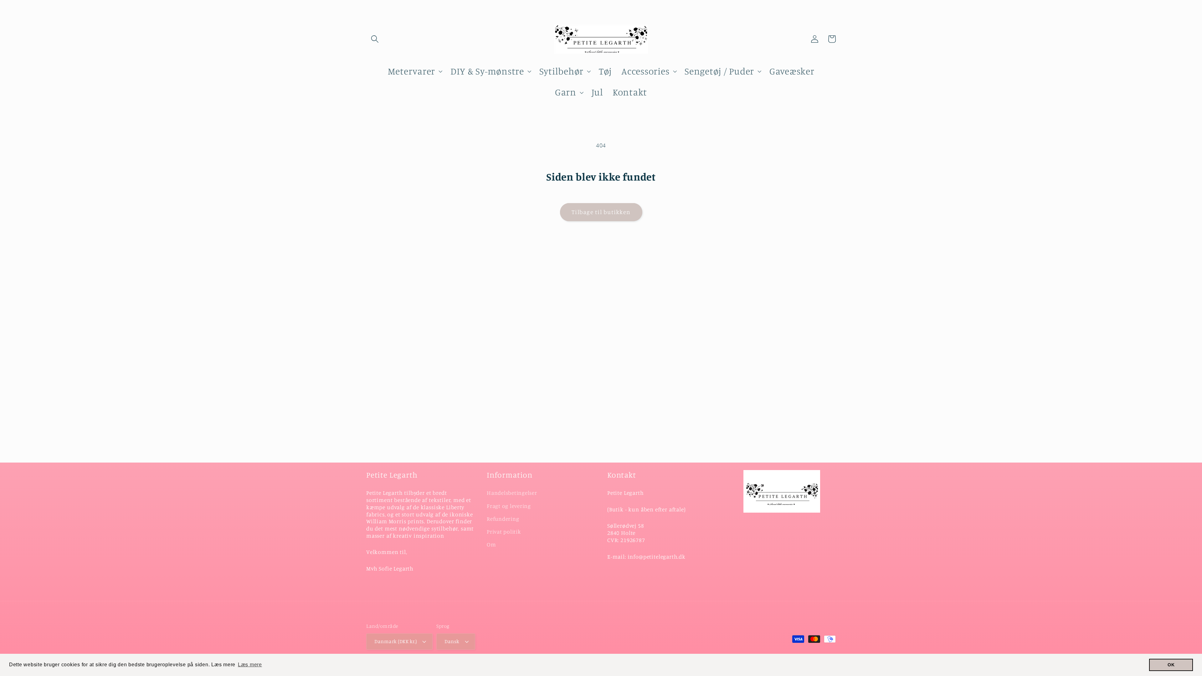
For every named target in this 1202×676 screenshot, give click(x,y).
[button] (374, 39)
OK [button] (1171, 664)
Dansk (452, 641)
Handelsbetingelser (512, 492)
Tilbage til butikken (601, 211)
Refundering (503, 518)
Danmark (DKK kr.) (395, 641)
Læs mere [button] (250, 664)
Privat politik (504, 531)
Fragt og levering (509, 506)
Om (491, 544)
